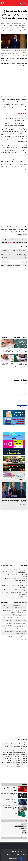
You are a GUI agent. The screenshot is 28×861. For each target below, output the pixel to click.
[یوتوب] (12, 851)
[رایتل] (14, 444)
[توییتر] (8, 262)
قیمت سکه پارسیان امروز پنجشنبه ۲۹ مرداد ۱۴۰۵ (14, 752)
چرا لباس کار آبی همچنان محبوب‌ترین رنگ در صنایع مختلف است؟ (9, 801)
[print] (15, 50)
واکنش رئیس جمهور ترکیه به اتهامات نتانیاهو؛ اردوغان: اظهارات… (14, 597)
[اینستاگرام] (17, 851)
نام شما (25, 384)
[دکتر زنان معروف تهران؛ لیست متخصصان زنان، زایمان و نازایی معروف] (22, 789)
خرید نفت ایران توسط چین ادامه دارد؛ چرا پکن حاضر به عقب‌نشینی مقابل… (13, 579)
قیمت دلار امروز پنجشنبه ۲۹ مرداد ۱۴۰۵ (16, 760)
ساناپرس (24, 830)
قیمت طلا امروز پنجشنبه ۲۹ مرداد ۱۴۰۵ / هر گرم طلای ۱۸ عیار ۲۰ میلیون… (13, 763)
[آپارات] (7, 851)
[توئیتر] (9, 851)
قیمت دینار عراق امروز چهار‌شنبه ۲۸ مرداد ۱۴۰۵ (14, 758)
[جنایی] (14, 467)
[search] (1, 3)
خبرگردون (24, 824)
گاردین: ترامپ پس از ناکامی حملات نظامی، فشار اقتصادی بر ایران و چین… (14, 571)
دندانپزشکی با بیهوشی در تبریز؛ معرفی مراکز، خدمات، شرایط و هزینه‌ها (10, 807)
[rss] (20, 851)
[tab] (14, 508)
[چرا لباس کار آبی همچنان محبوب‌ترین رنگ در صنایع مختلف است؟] (22, 802)
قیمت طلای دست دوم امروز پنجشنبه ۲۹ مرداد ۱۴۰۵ (13, 754)
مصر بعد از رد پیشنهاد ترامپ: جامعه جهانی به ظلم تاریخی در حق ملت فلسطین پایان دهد (14, 124)
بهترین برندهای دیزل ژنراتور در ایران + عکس (10, 812)
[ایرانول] (14, 459)
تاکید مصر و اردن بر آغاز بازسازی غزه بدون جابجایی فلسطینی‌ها (15, 119)
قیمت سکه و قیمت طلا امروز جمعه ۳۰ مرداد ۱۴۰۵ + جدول (13, 743)
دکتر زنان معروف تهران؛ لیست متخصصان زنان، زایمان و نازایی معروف (10, 788)
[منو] (3, 3)
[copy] (26, 265)
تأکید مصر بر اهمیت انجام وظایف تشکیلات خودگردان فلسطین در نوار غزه (13, 251)
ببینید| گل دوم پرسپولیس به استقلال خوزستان (15, 766)
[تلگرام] (2, 262)
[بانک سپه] (14, 451)
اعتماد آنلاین (8, 854)
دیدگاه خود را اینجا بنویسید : (21, 395)
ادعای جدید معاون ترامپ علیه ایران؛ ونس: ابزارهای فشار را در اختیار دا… (13, 590)
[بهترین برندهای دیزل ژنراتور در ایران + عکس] (22, 814)
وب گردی (24, 784)
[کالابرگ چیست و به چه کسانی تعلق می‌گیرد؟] (22, 795)
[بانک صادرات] (14, 436)
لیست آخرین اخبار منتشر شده (6, 565)
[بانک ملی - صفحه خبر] (14, 413)
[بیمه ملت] (14, 421)
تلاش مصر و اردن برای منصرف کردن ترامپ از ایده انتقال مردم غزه (13, 254)
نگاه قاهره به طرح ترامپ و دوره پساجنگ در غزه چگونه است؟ (14, 258)
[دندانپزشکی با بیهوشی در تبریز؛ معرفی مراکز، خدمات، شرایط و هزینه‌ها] (22, 808)
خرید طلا (24, 832)
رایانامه (25, 389)
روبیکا (14, 242)
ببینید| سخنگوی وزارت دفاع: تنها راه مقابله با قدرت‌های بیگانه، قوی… (13, 586)
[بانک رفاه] (14, 475)
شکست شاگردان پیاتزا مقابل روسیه (17, 577)
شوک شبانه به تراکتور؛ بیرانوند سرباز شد (16, 569)
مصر (22, 262)
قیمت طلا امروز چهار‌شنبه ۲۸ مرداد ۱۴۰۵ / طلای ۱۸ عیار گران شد (13, 747)
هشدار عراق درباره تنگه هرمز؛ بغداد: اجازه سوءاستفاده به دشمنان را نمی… (13, 583)
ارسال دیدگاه (22, 406)
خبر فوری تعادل (23, 828)
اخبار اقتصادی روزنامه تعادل (20, 826)
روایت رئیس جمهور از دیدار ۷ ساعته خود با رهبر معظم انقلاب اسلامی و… (14, 501)
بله (10, 242)
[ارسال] (17, 50)
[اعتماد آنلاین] (23, 3)
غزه (26, 262)
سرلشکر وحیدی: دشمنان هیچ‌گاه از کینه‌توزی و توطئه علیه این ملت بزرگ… (13, 593)
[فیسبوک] (5, 262)
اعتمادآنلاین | (23, 53)
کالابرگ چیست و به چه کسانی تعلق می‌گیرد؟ (9, 794)
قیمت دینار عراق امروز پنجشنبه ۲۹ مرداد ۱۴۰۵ (15, 756)
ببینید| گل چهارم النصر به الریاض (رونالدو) (16, 574)
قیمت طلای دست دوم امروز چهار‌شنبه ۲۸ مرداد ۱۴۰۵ (13, 750)
